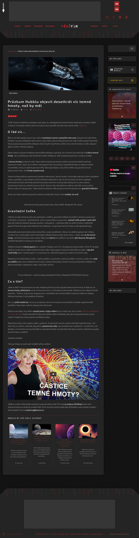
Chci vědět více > (115, 205)
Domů (10, 51)
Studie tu (82, 126)
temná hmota (37, 109)
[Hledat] (132, 49)
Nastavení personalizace (119, 534)
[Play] (53, 374)
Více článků (129, 242)
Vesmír (15, 51)
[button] (122, 137)
